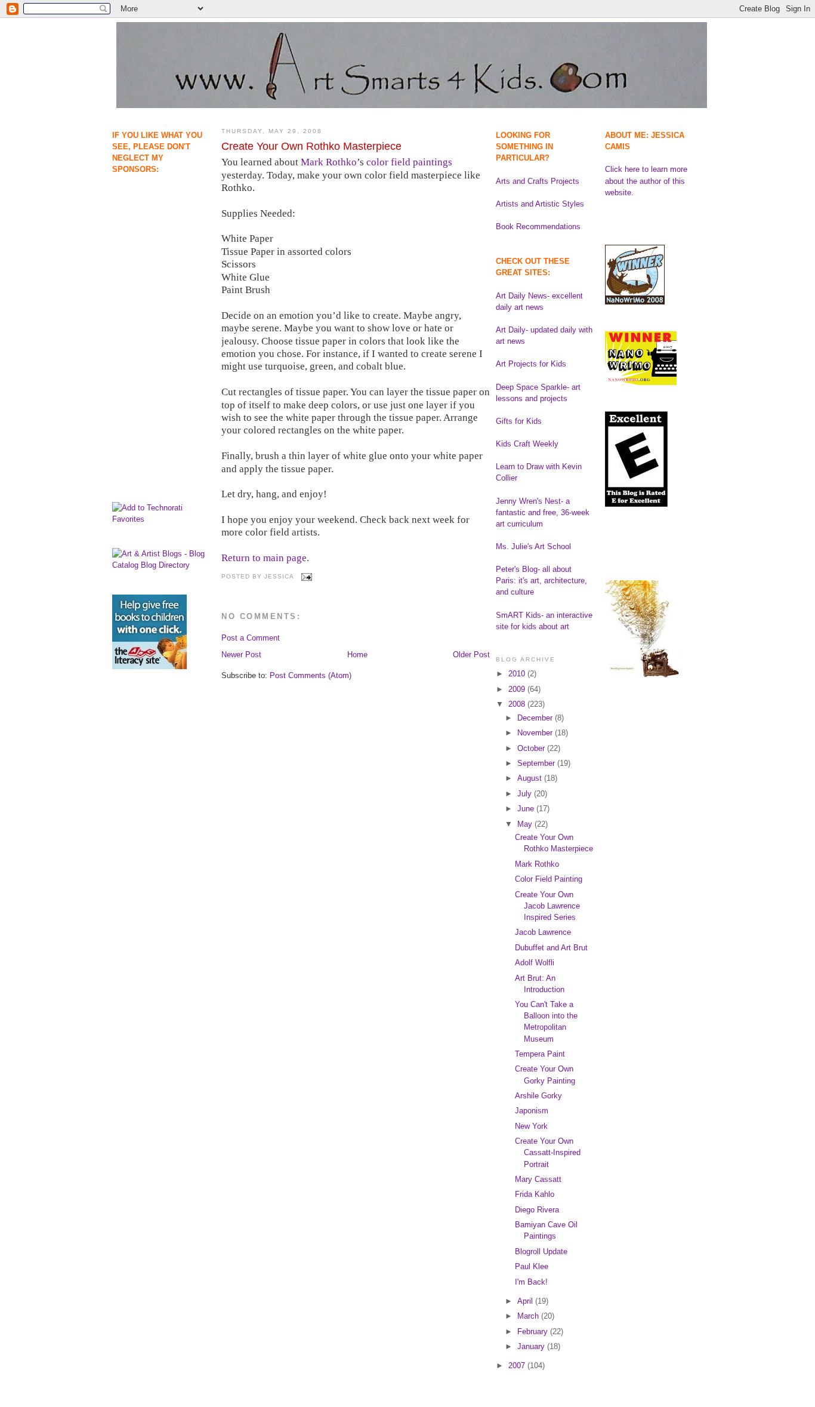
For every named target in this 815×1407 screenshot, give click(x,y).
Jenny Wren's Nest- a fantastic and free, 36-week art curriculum (542, 512)
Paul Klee (531, 1266)
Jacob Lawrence (543, 932)
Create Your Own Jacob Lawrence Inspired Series (547, 906)
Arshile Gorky (538, 1095)
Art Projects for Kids (531, 363)
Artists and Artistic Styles (540, 203)
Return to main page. (265, 558)
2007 (517, 1365)
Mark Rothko (329, 162)
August (530, 778)
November (536, 732)
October (532, 748)
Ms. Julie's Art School (533, 546)
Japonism (531, 1110)
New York (531, 1126)
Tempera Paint (540, 1053)
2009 (517, 689)
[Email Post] (305, 576)
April (526, 1301)
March (529, 1315)
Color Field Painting (548, 879)
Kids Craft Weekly (527, 443)
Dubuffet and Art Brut (551, 947)
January (532, 1346)
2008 (517, 704)
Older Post (471, 654)
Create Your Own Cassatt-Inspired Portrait (548, 1152)
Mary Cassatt (538, 1179)
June (526, 808)
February (533, 1331)
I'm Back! (531, 1281)
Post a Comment (250, 637)
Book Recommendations (538, 226)
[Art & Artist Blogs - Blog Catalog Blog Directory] (160, 565)
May (526, 824)
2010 (517, 673)
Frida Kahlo (534, 1194)
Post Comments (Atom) (310, 675)
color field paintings (409, 162)
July (525, 793)
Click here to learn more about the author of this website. (646, 180)
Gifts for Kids (519, 421)
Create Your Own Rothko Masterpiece (311, 146)
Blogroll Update (541, 1251)
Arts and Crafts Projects (537, 181)
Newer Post (241, 654)
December (536, 717)
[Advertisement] (149, 236)
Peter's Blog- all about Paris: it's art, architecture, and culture (541, 580)
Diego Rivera (537, 1209)
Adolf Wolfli (534, 962)
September (537, 763)
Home (357, 654)
